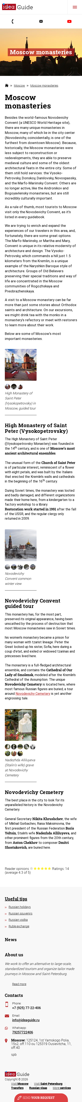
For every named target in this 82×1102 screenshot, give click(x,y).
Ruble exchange (19, 926)
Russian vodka (18, 920)
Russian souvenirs (20, 913)
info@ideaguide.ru (26, 1020)
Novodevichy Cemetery (33, 694)
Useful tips (16, 898)
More (62, 1088)
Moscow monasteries (44, 85)
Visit (19, 1084)
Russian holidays (20, 907)
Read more (19, 984)
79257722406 (22, 1032)
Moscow (19, 85)
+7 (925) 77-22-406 (26, 1008)
